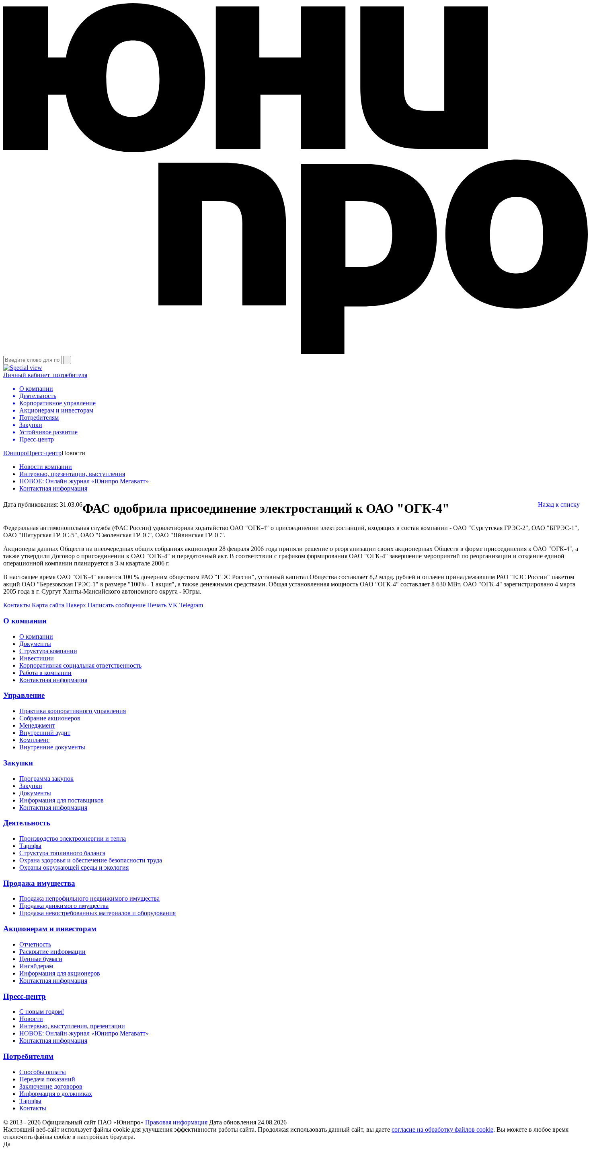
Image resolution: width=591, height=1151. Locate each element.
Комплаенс (34, 739)
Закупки (18, 763)
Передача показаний (47, 1079)
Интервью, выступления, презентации (72, 1026)
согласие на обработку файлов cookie (442, 1129)
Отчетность (35, 944)
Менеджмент (37, 725)
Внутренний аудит (44, 732)
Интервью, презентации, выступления (72, 473)
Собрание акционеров (49, 718)
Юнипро (15, 453)
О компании (25, 621)
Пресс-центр (44, 453)
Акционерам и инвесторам (49, 928)
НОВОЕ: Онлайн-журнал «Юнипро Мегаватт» (84, 481)
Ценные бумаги (40, 958)
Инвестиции (36, 658)
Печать (156, 605)
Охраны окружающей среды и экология (74, 867)
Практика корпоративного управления (72, 711)
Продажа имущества (39, 883)
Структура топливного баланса (62, 853)
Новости (31, 1018)
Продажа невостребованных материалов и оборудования (97, 913)
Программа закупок (46, 778)
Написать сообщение (117, 605)
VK (173, 605)
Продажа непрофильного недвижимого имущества (89, 898)
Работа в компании (45, 672)
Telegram (191, 605)
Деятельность (26, 823)
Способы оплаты (42, 1071)
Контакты (16, 605)
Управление (24, 695)
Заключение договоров (50, 1086)
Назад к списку (559, 504)
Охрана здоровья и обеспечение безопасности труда (90, 860)
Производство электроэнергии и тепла (72, 838)
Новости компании (45, 466)
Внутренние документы (52, 747)
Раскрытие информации (52, 951)
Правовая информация (176, 1122)
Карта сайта (48, 605)
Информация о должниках (55, 1093)
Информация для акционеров (59, 973)
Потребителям (28, 1056)
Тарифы (30, 845)
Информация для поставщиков (61, 800)
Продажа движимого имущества (64, 905)
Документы (35, 643)
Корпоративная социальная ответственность (80, 665)
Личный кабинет (45, 374)
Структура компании (48, 651)
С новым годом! (41, 1011)
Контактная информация (53, 488)
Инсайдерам (36, 966)
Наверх (76, 605)
